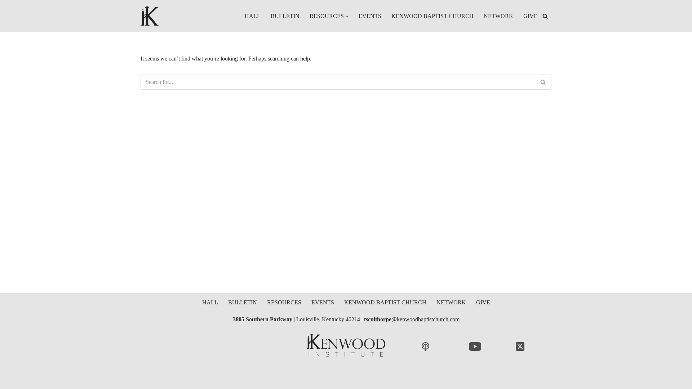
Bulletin (285, 16)
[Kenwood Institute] (150, 16)
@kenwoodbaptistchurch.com (412, 319)
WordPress (198, 380)
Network (498, 16)
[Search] (545, 16)
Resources (284, 302)
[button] (347, 16)
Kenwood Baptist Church (432, 16)
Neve (147, 380)
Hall (253, 16)
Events (370, 16)
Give (530, 16)
